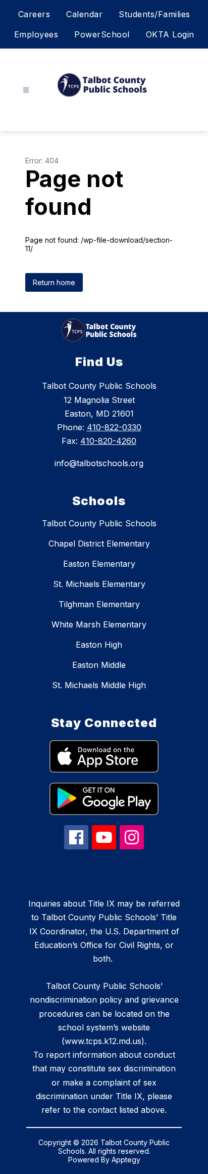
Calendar (84, 14)
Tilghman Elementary (99, 604)
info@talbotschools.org (99, 463)
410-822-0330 (114, 427)
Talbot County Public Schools (99, 523)
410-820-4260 (108, 441)
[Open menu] (26, 90)
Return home (54, 282)
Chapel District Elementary (99, 543)
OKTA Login (170, 34)
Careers (34, 14)
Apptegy (126, 1159)
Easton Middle (99, 665)
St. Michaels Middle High (99, 685)
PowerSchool (102, 34)
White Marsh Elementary (98, 624)
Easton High (99, 645)
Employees (36, 34)
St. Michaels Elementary (99, 584)
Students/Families (154, 14)
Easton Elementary (99, 564)
